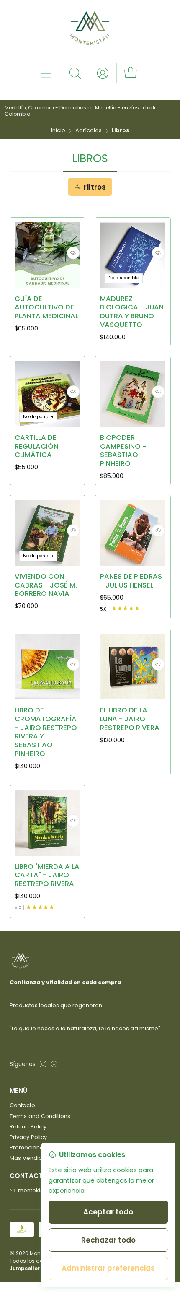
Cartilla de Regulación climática (36, 446)
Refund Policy (28, 1127)
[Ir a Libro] (47, 823)
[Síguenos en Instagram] (43, 1064)
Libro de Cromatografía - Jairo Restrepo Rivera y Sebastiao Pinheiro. (46, 732)
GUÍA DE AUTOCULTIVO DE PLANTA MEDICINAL (46, 307)
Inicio (58, 130)
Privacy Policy (28, 1137)
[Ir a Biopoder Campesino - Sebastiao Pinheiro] (133, 394)
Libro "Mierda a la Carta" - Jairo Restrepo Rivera (47, 875)
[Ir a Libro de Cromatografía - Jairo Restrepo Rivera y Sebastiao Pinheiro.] (47, 666)
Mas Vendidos (29, 1158)
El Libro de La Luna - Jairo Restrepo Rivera (129, 719)
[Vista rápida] (73, 253)
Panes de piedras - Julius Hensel (131, 581)
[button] (90, 187)
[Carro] (130, 73)
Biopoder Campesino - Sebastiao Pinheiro (123, 450)
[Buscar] (75, 73)
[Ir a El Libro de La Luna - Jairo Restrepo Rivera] (133, 666)
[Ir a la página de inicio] (90, 31)
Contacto (22, 1105)
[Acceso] (103, 73)
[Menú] (46, 73)
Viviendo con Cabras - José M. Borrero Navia (46, 585)
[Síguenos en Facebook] (54, 1064)
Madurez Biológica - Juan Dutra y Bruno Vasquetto (132, 312)
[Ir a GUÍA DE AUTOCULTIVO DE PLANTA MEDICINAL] (47, 255)
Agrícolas (88, 130)
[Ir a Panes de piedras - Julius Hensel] (133, 533)
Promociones (28, 1148)
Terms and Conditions (40, 1116)
